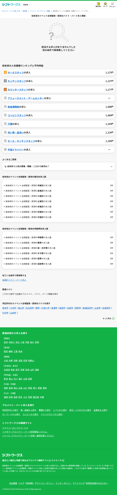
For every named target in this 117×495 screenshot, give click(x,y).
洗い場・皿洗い (16, 132)
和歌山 (31, 360)
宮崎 (30, 397)
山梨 (25, 378)
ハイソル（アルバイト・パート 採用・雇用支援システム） (28, 435)
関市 (38, 307)
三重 (16, 351)
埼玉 (18, 342)
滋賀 (20, 360)
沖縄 (42, 397)
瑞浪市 (62, 307)
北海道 (7, 369)
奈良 (25, 360)
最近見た (98, 6)
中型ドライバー (16, 149)
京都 (16, 360)
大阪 (6, 360)
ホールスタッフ (16, 72)
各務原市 (106, 307)
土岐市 (98, 307)
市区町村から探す (10, 410)
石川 (16, 378)
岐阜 (20, 351)
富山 (11, 378)
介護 (10, 124)
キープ (105, 6)
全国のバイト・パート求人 (14, 279)
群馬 (37, 342)
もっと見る (107, 318)
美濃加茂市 (88, 307)
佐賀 (11, 397)
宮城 (22, 369)
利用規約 (29, 483)
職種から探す (45, 410)
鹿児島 (36, 397)
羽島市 (70, 307)
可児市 (5, 312)
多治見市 (30, 307)
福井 (20, 378)
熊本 (20, 397)
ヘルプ (21, 483)
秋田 (27, 369)
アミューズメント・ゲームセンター (26, 98)
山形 (32, 369)
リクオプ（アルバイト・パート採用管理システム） (25, 431)
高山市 (21, 307)
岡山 (16, 387)
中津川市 (46, 307)
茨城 (27, 342)
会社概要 (13, 483)
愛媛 (40, 387)
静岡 (11, 351)
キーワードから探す (11, 414)
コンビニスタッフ (17, 115)
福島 (37, 369)
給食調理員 (13, 106)
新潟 (6, 378)
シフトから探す (60, 410)
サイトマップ (79, 483)
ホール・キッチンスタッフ (21, 141)
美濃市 (54, 307)
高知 (45, 387)
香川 (35, 387)
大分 (25, 397)
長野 (30, 378)
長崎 (16, 397)
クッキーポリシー (64, 483)
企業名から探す (101, 410)
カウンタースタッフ (18, 89)
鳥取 (6, 387)
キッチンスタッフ (17, 81)
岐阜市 (5, 307)
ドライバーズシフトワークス (15, 427)
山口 (25, 387)
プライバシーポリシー (45, 483)
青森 (13, 369)
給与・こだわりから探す (80, 410)
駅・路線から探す (29, 410)
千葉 (22, 342)
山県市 (13, 312)
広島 (20, 387)
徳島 (30, 387)
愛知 (6, 351)
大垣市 (13, 307)
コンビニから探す (31, 414)
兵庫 (11, 360)
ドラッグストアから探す (52, 414)
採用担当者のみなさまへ (97, 483)
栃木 (32, 342)
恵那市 (78, 307)
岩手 (18, 369)
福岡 (6, 397)
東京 (6, 342)
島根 (11, 387)
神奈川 (12, 342)
